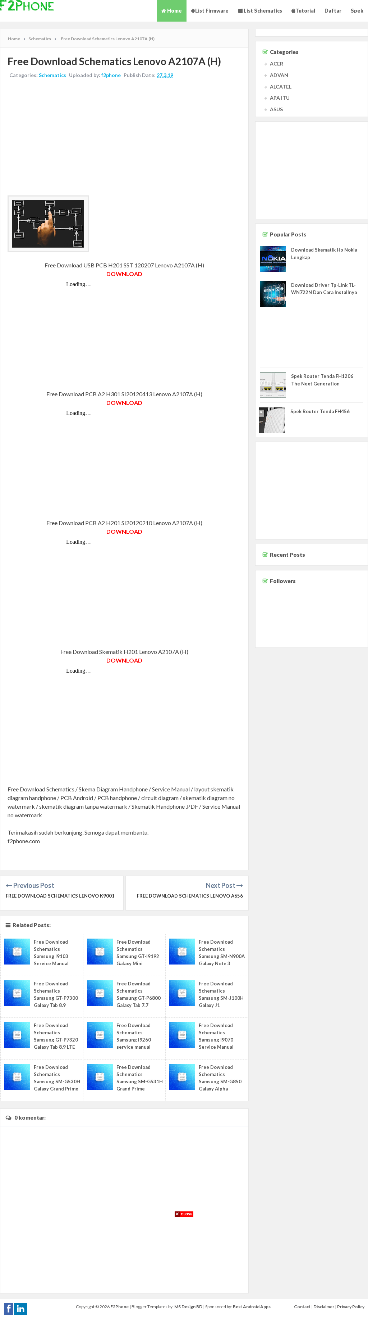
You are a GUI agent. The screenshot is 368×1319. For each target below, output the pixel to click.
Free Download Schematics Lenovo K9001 (60, 896)
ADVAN (279, 75)
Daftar (333, 11)
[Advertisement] (124, 137)
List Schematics (262, 11)
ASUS (276, 109)
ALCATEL (280, 86)
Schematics (52, 75)
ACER (276, 63)
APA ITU (280, 98)
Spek (357, 11)
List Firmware (212, 11)
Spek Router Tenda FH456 (320, 411)
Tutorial (305, 11)
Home (174, 11)
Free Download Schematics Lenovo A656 (190, 896)
